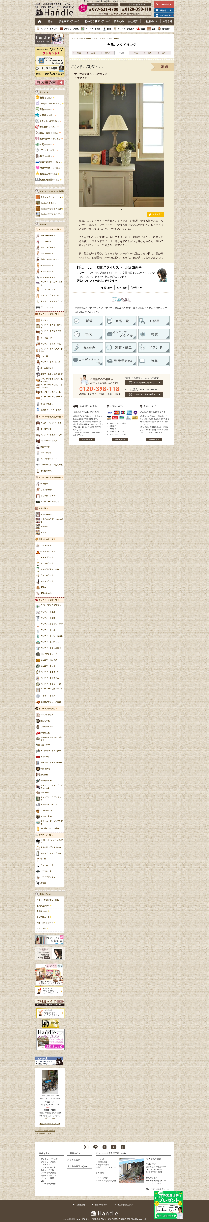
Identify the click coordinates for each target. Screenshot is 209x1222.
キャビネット (50, 1167)
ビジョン (101, 1159)
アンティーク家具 (71, 29)
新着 (50, 21)
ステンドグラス (47, 1170)
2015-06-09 (114, 38)
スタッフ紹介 (103, 1178)
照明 (109, 29)
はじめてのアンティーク (97, 21)
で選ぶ (49, 121)
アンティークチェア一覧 (49, 229)
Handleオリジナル (52, 214)
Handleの (49, 203)
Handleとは (102, 1162)
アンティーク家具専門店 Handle (111, 1153)
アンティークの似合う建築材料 (52, 191)
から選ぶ (46, 98)
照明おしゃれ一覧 (46, 539)
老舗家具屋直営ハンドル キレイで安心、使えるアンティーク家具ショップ (55, 10)
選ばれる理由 (103, 1164)
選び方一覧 (44, 92)
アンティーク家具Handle (81, 38)
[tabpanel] (121, 145)
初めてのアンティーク (107, 1167)
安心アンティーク (69, 21)
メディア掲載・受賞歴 (107, 1181)
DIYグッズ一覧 (45, 835)
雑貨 (143, 29)
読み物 (118, 21)
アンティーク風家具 (126, 29)
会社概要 (132, 21)
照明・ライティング (49, 1175)
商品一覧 (43, 224)
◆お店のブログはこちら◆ (50, 1124)
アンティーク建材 (48, 1184)
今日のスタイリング (100, 38)
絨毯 (153, 29)
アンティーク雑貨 (93, 29)
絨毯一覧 (42, 508)
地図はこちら (50, 1118)
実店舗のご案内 (153, 1159)
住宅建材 (166, 29)
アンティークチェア (49, 29)
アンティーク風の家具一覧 (50, 417)
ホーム (39, 21)
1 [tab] (121, 209)
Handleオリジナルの (51, 209)
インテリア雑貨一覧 (47, 709)
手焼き (51, 197)
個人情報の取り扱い (125, 1205)
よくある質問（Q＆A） (78, 1166)
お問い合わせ (167, 21)
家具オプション (46, 894)
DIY (42, 1181)
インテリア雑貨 (47, 1178)
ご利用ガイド (150, 21)
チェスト (48, 1164)
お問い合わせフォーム (160, 1189)
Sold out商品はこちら (43, 1133)
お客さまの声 (73, 1160)
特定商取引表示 (101, 1205)
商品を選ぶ (44, 1153)
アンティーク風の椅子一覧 (50, 478)
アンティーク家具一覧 (48, 314)
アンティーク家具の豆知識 (45, 1131)
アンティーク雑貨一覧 (48, 600)
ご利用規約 (80, 1205)
